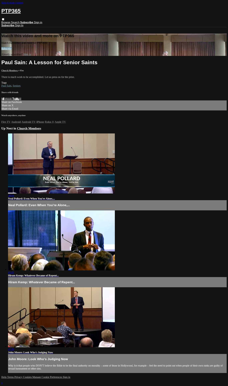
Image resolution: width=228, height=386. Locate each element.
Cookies (27, 377)
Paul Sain (6, 85)
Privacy (18, 377)
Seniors (17, 85)
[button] (3, 19)
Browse (6, 22)
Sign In (19, 25)
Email (18, 98)
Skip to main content (12, 2)
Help (4, 377)
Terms (10, 377)
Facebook (6, 98)
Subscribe (6, 48)
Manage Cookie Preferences (47, 377)
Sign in (38, 22)
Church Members (9, 70)
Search (15, 22)
